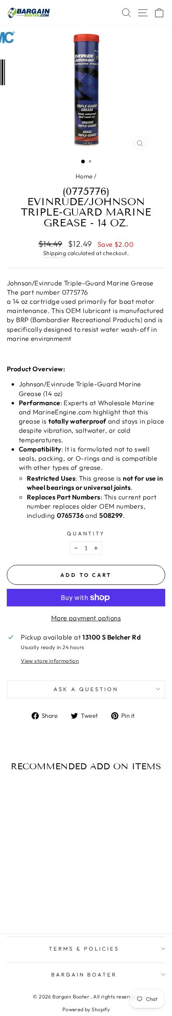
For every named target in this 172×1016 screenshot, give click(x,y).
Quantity (86, 533)
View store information (50, 661)
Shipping (54, 253)
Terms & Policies (84, 948)
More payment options (86, 618)
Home (84, 176)
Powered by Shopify (86, 1009)
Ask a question (86, 689)
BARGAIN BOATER (84, 974)
